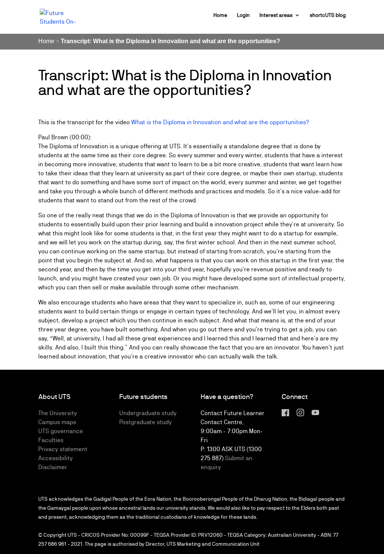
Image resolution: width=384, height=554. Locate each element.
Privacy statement (62, 449)
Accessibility (55, 458)
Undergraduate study (148, 413)
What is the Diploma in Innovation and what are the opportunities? (220, 122)
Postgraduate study (145, 422)
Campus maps (57, 422)
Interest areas (276, 15)
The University (57, 413)
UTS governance (60, 431)
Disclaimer (52, 467)
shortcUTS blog (328, 15)
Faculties (50, 440)
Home (220, 15)
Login (243, 15)
